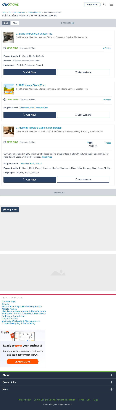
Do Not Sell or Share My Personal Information (54, 400)
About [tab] (6, 375)
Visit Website (84, 72)
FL (10, 12)
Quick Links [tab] (9, 382)
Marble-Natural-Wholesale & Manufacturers (24, 311)
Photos (108, 48)
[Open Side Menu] (111, 4)
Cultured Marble (46, 131)
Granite (6, 304)
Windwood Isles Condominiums (34, 108)
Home (4, 12)
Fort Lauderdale (19, 12)
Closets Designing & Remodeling (18, 323)
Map (15, 23)
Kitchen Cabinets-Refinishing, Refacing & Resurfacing (78, 131)
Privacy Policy (24, 400)
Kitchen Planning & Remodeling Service (56, 89)
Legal (95, 400)
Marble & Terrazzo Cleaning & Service (56, 37)
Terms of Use (84, 400)
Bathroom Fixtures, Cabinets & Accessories (24, 313)
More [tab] (5, 389)
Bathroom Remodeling (13, 316)
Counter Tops (82, 89)
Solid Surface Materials (26, 37)
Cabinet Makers (10, 318)
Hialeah (38, 163)
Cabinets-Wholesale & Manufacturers (21, 321)
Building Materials (34, 12)
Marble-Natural (80, 37)
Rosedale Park (27, 163)
